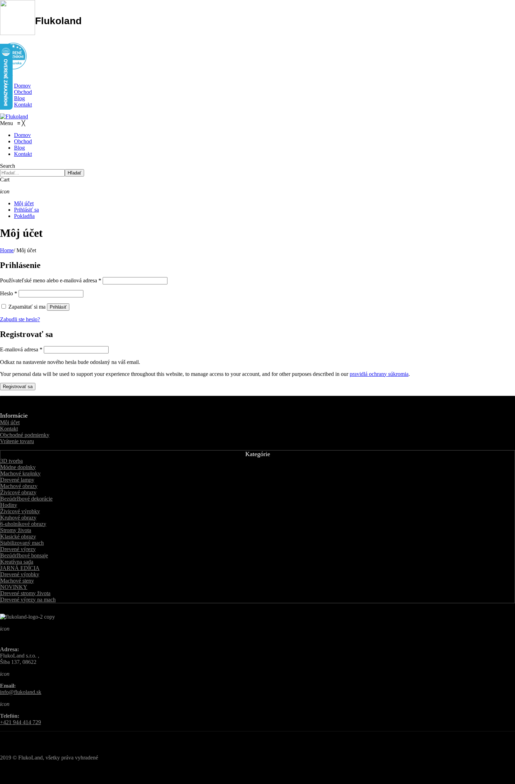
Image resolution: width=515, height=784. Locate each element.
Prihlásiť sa (26, 210)
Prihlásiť (58, 307)
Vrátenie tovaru (17, 441)
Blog (19, 98)
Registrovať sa (18, 386)
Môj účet (24, 203)
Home (7, 250)
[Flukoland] (14, 116)
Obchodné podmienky (24, 435)
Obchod (23, 92)
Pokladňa (24, 216)
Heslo (8, 293)
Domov (22, 86)
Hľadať (74, 173)
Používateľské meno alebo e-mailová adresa (50, 280)
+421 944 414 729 (20, 722)
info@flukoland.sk (20, 692)
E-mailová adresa (21, 349)
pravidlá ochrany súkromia (379, 374)
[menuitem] (22, 135)
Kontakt (23, 105)
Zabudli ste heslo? (20, 319)
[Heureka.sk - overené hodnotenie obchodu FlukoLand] (13, 67)
